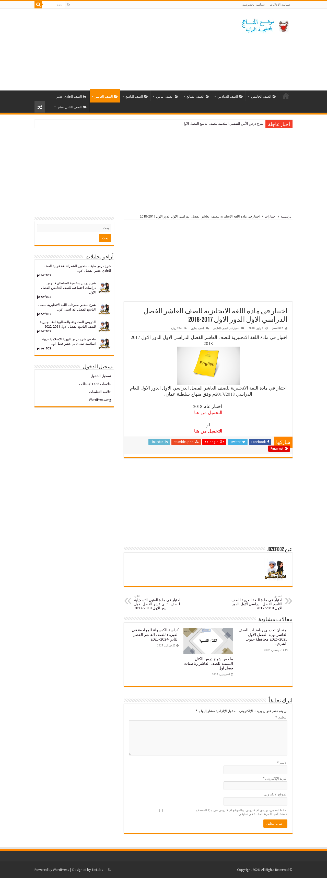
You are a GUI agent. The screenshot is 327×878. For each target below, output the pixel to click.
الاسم (282, 763)
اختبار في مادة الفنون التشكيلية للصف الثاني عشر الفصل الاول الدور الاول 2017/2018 (157, 602)
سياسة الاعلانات (280, 4)
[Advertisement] (131, 49)
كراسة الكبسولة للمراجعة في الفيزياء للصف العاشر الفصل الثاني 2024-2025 (155, 635)
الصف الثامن (164, 96)
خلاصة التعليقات (100, 392)
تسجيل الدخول (101, 376)
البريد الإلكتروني (275, 778)
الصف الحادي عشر (69, 96)
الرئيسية (286, 95)
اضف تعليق (197, 328)
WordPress (61, 870)
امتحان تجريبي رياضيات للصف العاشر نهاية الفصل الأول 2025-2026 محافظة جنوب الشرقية (263, 637)
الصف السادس (227, 96)
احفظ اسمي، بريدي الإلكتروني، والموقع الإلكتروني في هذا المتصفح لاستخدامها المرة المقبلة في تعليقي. (241, 812)
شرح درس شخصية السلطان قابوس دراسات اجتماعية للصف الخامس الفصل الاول (68, 287)
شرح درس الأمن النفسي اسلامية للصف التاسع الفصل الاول (222, 124)
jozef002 (277, 328)
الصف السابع (195, 96)
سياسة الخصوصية (253, 4)
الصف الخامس (261, 96)
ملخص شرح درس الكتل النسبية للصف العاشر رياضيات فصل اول (208, 663)
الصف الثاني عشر (69, 107)
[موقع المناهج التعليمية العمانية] (264, 25)
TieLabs (97, 870)
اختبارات (270, 216)
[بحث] (38, 4)
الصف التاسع (134, 96)
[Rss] (69, 5)
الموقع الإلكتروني (275, 794)
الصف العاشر (104, 96)
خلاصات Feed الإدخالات (95, 384)
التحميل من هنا (208, 412)
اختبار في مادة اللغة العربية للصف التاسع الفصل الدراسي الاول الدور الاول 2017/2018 (256, 602)
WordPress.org (100, 400)
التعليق (281, 717)
